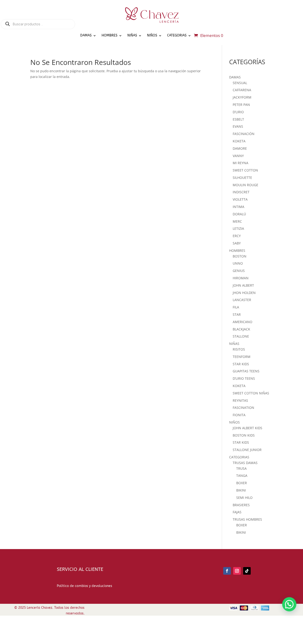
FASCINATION (243, 407)
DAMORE (240, 148)
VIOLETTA (240, 199)
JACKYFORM (242, 97)
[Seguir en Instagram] (237, 571)
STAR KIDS (241, 364)
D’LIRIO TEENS (244, 378)
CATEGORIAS (177, 35)
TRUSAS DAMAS (245, 462)
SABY (237, 243)
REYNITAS (240, 400)
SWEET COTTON (245, 170)
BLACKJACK (241, 329)
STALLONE (241, 336)
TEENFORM (241, 356)
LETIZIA (238, 228)
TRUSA (241, 468)
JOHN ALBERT (243, 285)
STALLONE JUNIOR (247, 449)
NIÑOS (152, 35)
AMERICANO (242, 322)
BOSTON (239, 256)
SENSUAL (240, 83)
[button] (289, 604)
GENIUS (239, 270)
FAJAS (237, 512)
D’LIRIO (238, 112)
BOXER (241, 483)
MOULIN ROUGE (245, 185)
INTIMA (238, 206)
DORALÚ (239, 214)
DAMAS (86, 35)
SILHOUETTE (242, 177)
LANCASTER (242, 300)
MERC (237, 221)
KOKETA (239, 141)
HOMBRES (109, 35)
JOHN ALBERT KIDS (247, 428)
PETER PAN (241, 104)
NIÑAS (132, 35)
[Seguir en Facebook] (227, 571)
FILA (236, 307)
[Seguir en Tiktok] (247, 571)
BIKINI (241, 490)
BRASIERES (241, 505)
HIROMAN (241, 278)
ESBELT (238, 119)
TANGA (241, 475)
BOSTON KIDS (244, 435)
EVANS (238, 126)
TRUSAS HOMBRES (247, 519)
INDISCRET (241, 192)
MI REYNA (240, 163)
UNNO (238, 263)
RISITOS (239, 349)
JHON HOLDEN (244, 292)
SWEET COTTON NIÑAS (251, 393)
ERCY (237, 236)
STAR (237, 314)
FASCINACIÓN (243, 133)
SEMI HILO (244, 497)
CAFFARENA (242, 90)
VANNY (238, 155)
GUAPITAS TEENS (246, 371)
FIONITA (239, 415)
